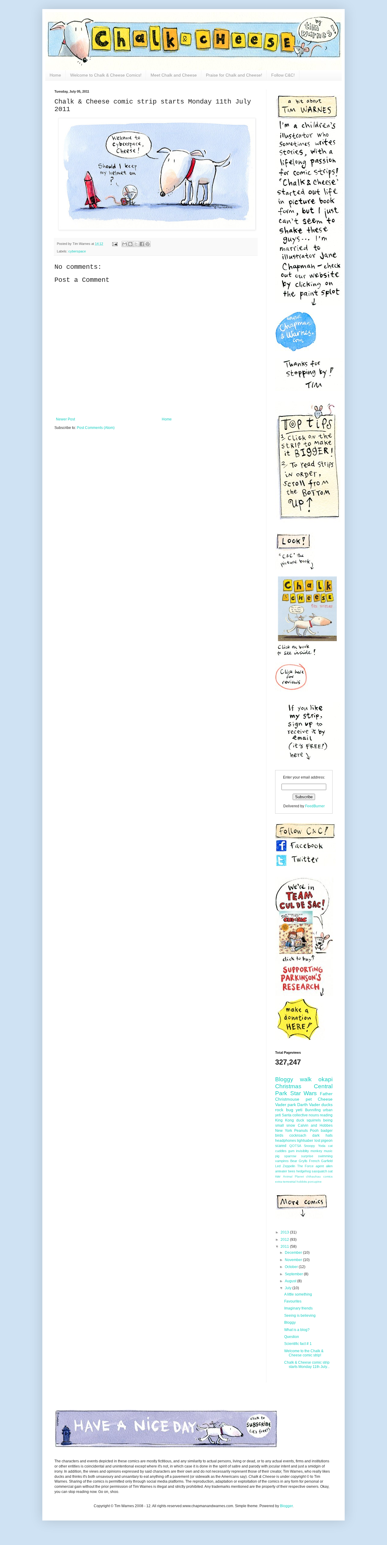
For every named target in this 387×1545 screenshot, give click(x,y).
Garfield (327, 1161)
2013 (285, 1232)
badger (327, 1130)
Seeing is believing (300, 1315)
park (292, 1104)
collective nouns (305, 1115)
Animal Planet (293, 1176)
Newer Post (65, 419)
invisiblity (302, 1151)
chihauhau (313, 1176)
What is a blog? (297, 1330)
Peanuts (301, 1130)
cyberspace (77, 251)
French (314, 1161)
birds (279, 1135)
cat (330, 1146)
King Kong (284, 1120)
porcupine (315, 1181)
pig (277, 1156)
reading (326, 1115)
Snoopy (309, 1146)
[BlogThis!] (130, 244)
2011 (285, 1246)
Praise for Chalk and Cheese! (234, 75)
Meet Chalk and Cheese (174, 75)
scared (280, 1146)
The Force (305, 1166)
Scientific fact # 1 (298, 1344)
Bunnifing (313, 1110)
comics (328, 1176)
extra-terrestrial (285, 1181)
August (291, 1281)
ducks (327, 1104)
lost (317, 1140)
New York (283, 1130)
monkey (316, 1151)
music (328, 1151)
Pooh (314, 1130)
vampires (282, 1161)
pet (309, 1099)
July (288, 1288)
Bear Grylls (298, 1161)
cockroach (297, 1135)
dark (316, 1135)
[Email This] (125, 244)
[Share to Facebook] (142, 244)
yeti (299, 1109)
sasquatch (319, 1171)
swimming (325, 1156)
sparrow (290, 1156)
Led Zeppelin (285, 1166)
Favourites (292, 1301)
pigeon (327, 1140)
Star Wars (303, 1093)
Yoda (321, 1146)
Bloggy (284, 1079)
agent (320, 1166)
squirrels (314, 1120)
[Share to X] (136, 244)
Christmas (288, 1086)
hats (329, 1135)
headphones (285, 1140)
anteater (281, 1171)
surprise (307, 1156)
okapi (325, 1079)
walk (306, 1079)
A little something (298, 1294)
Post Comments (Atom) (96, 428)
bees (291, 1171)
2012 (285, 1239)
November (294, 1260)
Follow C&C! (283, 75)
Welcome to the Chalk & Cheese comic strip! (304, 1353)
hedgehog (303, 1171)
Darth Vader (308, 1104)
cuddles (281, 1151)
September (294, 1274)
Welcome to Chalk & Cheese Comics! (105, 75)
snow (290, 1125)
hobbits (302, 1181)
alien (329, 1166)
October (292, 1267)
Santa (286, 1115)
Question (291, 1337)
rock (279, 1109)
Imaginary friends (298, 1308)
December (294, 1252)
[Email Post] (115, 243)
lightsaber (305, 1140)
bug (289, 1109)
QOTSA (295, 1146)
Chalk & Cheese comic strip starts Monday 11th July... (307, 1364)
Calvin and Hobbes (315, 1125)
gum (291, 1151)
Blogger (286, 1506)
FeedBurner (315, 806)
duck (300, 1120)
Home (55, 75)
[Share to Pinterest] (148, 244)
